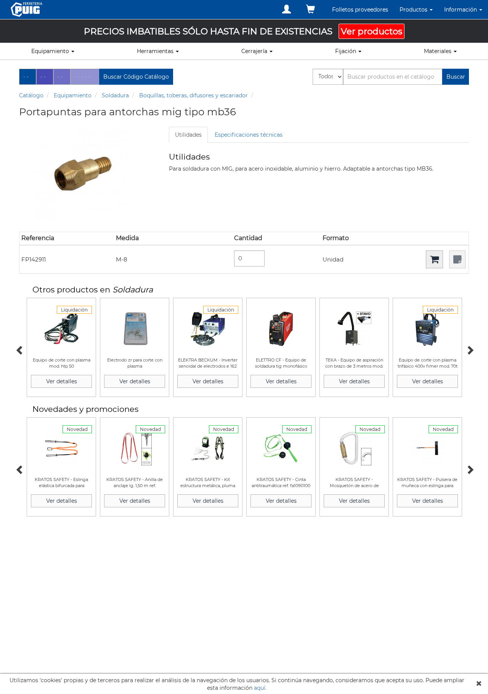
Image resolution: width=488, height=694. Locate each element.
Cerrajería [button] (255, 51)
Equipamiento (73, 95)
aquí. (260, 687)
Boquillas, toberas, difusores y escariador (193, 95)
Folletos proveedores (360, 9)
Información (461, 9)
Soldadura (115, 95)
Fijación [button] (346, 51)
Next (469, 349)
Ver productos (371, 31)
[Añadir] (434, 259)
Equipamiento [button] (51, 51)
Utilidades (188, 134)
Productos (414, 9)
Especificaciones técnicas (249, 134)
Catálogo (31, 95)
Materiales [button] (438, 51)
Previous (19, 349)
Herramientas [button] (156, 51)
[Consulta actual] (310, 9)
